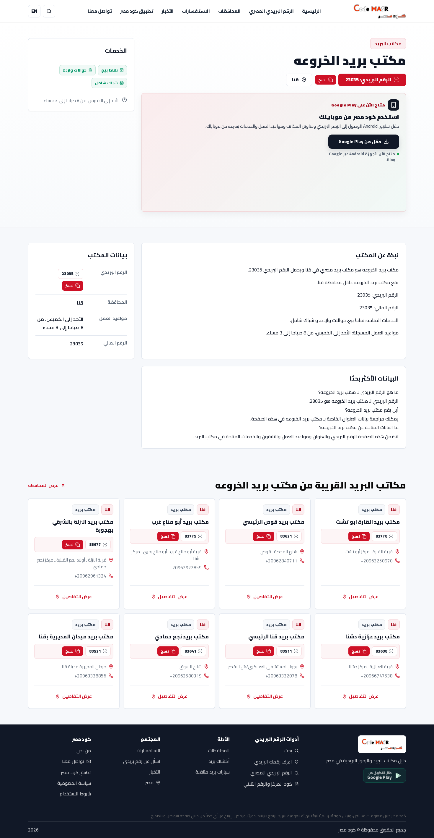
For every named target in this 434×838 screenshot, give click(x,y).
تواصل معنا (100, 11)
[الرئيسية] (379, 11)
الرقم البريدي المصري (271, 11)
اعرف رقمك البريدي (273, 762)
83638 (381, 651)
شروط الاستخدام (75, 794)
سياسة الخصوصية (74, 783)
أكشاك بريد (219, 761)
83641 (190, 651)
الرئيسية (311, 11)
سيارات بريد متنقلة (212, 772)
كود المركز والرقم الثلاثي (268, 784)
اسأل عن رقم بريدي (141, 761)
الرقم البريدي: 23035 (368, 79)
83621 (286, 536)
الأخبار (167, 11)
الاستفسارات (196, 11)
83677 (95, 544)
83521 (95, 651)
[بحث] (49, 11)
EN (34, 11)
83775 (190, 536)
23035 (68, 273)
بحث (288, 751)
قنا (295, 79)
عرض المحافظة (43, 485)
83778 (381, 536)
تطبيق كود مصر (136, 11)
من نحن (83, 751)
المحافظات (229, 11)
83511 (286, 651)
